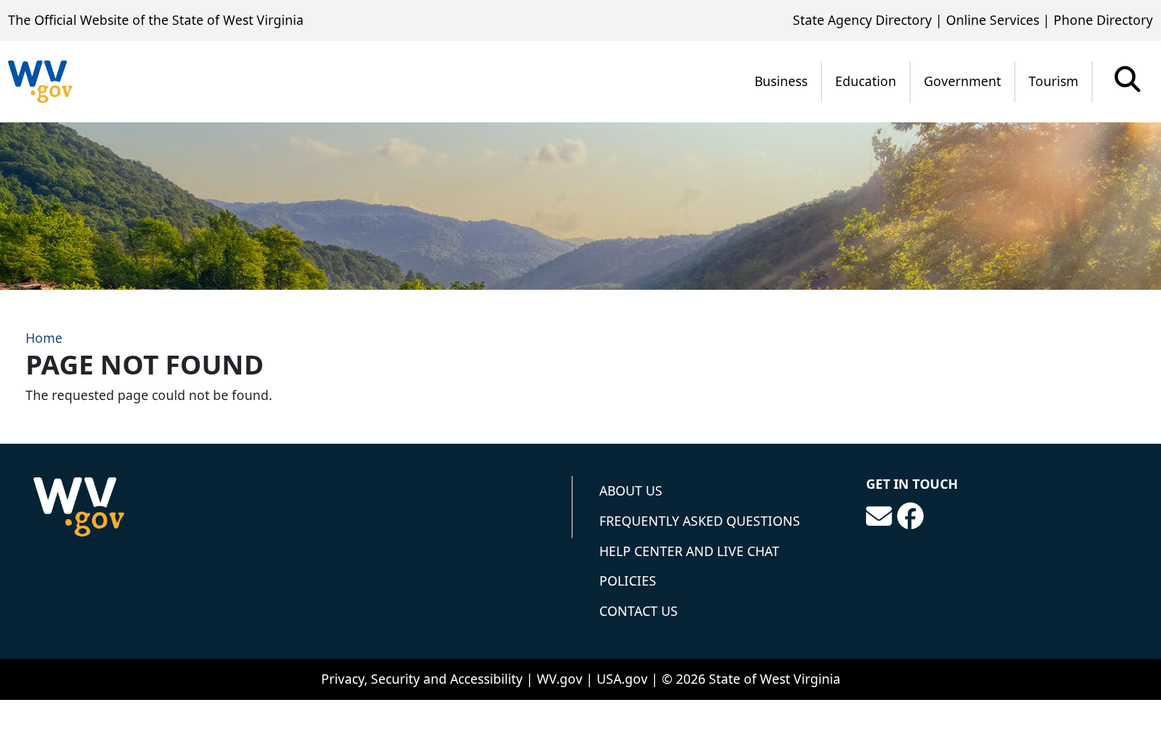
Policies (627, 580)
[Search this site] (1127, 84)
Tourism (1053, 81)
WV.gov (560, 679)
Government (962, 81)
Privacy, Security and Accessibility (422, 679)
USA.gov (622, 679)
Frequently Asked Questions (699, 521)
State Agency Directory (862, 20)
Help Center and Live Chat (689, 551)
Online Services (992, 20)
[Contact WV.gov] (879, 516)
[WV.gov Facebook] (910, 516)
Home (44, 338)
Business (781, 81)
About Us (630, 490)
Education (865, 81)
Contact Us (638, 611)
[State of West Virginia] (40, 81)
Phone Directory (1103, 20)
